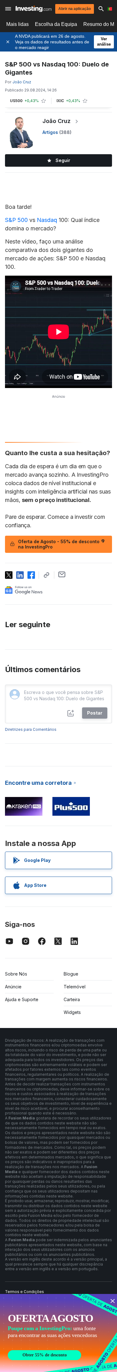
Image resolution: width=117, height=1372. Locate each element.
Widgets (72, 1012)
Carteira (72, 999)
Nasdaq (47, 220)
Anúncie (13, 986)
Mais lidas (17, 24)
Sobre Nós (16, 973)
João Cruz (56, 121)
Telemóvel (74, 986)
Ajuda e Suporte (21, 999)
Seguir (63, 160)
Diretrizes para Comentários (30, 729)
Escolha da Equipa (56, 24)
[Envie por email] (62, 574)
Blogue (71, 973)
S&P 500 (16, 220)
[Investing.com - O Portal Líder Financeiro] (33, 9)
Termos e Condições (24, 1291)
